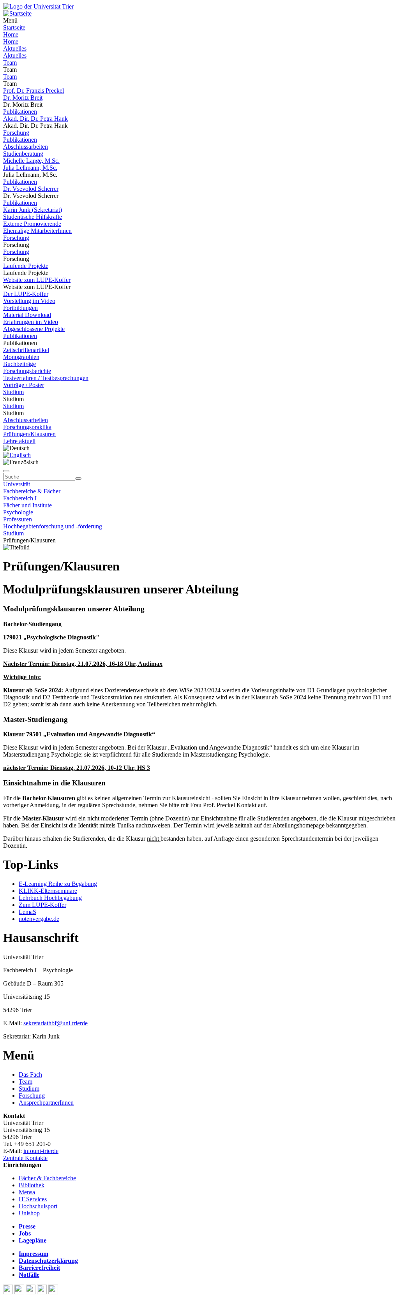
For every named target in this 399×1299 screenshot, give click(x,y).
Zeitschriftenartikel (26, 350)
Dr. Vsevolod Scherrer (30, 188)
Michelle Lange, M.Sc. (31, 160)
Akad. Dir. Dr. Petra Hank (35, 118)
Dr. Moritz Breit (22, 97)
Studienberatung (23, 153)
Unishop (29, 1213)
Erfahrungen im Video (30, 322)
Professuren (17, 519)
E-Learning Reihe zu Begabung (58, 883)
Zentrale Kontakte (25, 1158)
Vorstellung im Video (29, 300)
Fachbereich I (20, 498)
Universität (16, 484)
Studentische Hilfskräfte (32, 216)
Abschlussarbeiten (25, 146)
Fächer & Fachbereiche (47, 1178)
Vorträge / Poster (23, 385)
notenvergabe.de (39, 918)
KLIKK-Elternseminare (48, 890)
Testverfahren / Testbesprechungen (45, 378)
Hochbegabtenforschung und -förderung (52, 526)
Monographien (21, 357)
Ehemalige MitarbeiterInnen (37, 230)
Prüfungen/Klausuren (29, 434)
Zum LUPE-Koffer (42, 904)
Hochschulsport (38, 1206)
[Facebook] (8, 1292)
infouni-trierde (40, 1151)
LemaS (27, 911)
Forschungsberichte (27, 371)
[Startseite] (38, 6)
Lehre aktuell (19, 441)
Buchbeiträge (19, 364)
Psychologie (18, 512)
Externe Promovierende (32, 223)
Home (10, 34)
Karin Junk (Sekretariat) (32, 209)
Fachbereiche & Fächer (31, 491)
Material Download (27, 315)
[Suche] (6, 471)
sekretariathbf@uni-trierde (55, 1023)
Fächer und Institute (27, 505)
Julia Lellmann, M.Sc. (30, 167)
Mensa (27, 1192)
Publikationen (20, 111)
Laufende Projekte (25, 265)
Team (10, 62)
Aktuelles (14, 48)
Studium (13, 392)
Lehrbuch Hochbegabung (50, 897)
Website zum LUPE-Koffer (37, 279)
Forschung (16, 132)
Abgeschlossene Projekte (34, 329)
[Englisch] (17, 455)
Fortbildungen (20, 308)
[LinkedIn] (53, 1292)
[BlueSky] (20, 1292)
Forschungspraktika (27, 427)
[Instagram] (42, 1292)
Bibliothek (31, 1185)
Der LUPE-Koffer (25, 293)
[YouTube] (31, 1292)
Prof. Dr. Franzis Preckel (33, 90)
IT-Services (33, 1199)
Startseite (14, 27)
